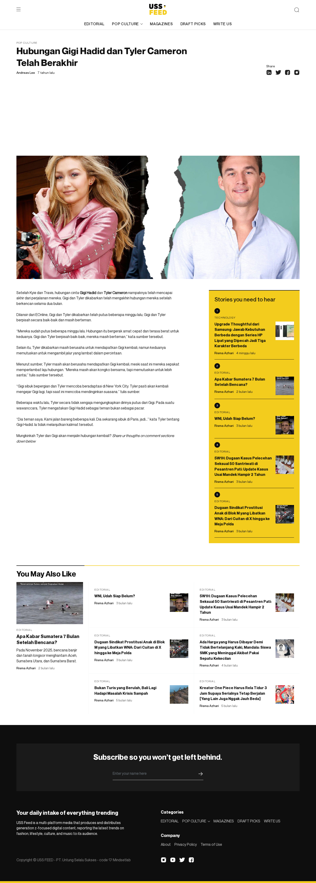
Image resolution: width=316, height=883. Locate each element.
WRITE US (222, 24)
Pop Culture (26, 42)
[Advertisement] (158, 121)
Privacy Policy (185, 844)
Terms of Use (211, 844)
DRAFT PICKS (193, 24)
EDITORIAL (94, 24)
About (166, 844)
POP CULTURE (125, 24)
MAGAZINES (161, 24)
